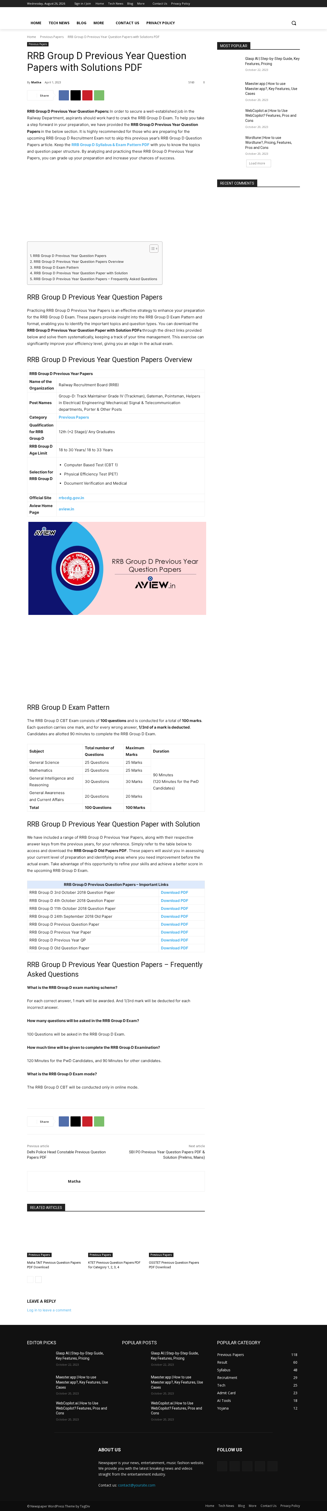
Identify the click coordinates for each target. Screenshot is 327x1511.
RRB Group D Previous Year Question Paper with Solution (81, 273)
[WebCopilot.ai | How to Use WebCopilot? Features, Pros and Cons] (229, 117)
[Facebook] (269, 4)
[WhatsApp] (99, 95)
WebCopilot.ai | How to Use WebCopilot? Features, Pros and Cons (270, 116)
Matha (36, 82)
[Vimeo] (290, 4)
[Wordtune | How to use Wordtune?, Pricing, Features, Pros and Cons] (229, 144)
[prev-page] (30, 1279)
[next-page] (38, 1279)
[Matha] (48, 1181)
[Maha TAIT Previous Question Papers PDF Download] (55, 1237)
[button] (294, 23)
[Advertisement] (116, 203)
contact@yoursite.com (136, 1485)
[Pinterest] (87, 95)
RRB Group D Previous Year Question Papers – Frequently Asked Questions (95, 279)
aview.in (66, 509)
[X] (283, 4)
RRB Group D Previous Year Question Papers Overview (79, 262)
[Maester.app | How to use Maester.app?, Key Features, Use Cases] (229, 90)
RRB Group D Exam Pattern (56, 267)
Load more (257, 163)
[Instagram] (276, 4)
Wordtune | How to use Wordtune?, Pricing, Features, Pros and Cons (268, 143)
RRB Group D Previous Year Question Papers (69, 256)
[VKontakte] (272, 1466)
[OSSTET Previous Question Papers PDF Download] (177, 1237)
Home (31, 37)
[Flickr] (247, 1466)
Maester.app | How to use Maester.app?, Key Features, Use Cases (271, 89)
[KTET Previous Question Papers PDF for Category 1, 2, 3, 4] (116, 1237)
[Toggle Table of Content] (151, 248)
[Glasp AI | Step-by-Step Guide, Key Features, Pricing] (229, 65)
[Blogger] (222, 1466)
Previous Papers (52, 37)
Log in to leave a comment (49, 1310)
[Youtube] (297, 4)
